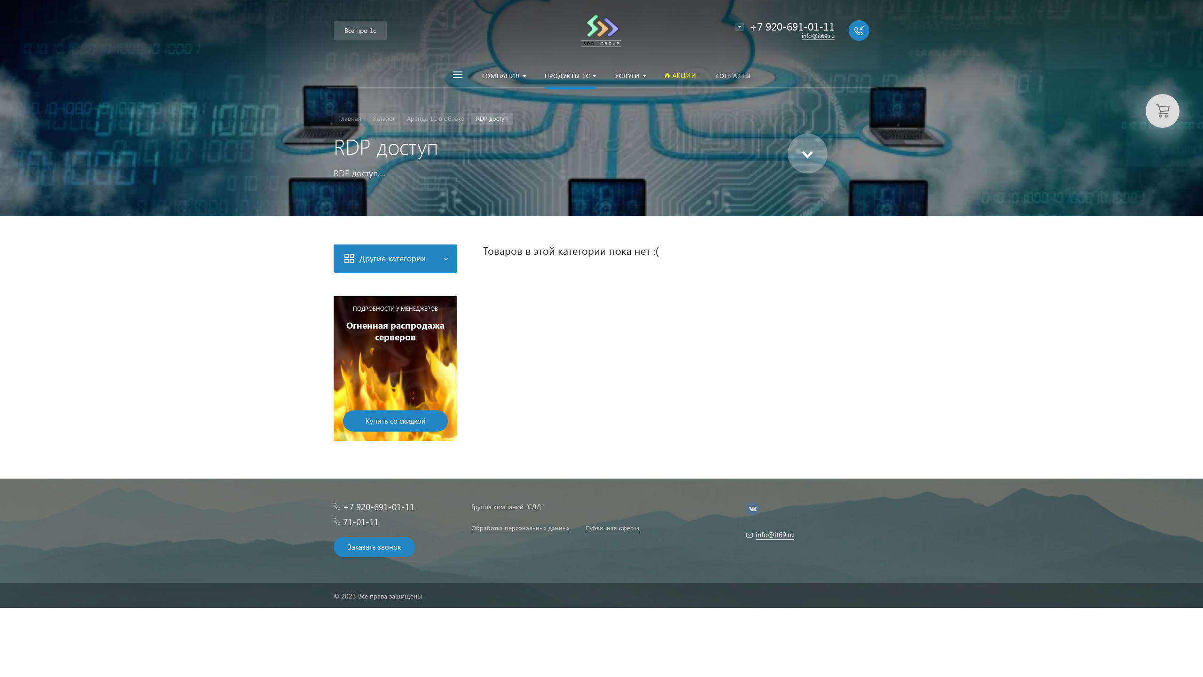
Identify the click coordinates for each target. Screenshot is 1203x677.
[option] (395, 368)
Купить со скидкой (396, 420)
